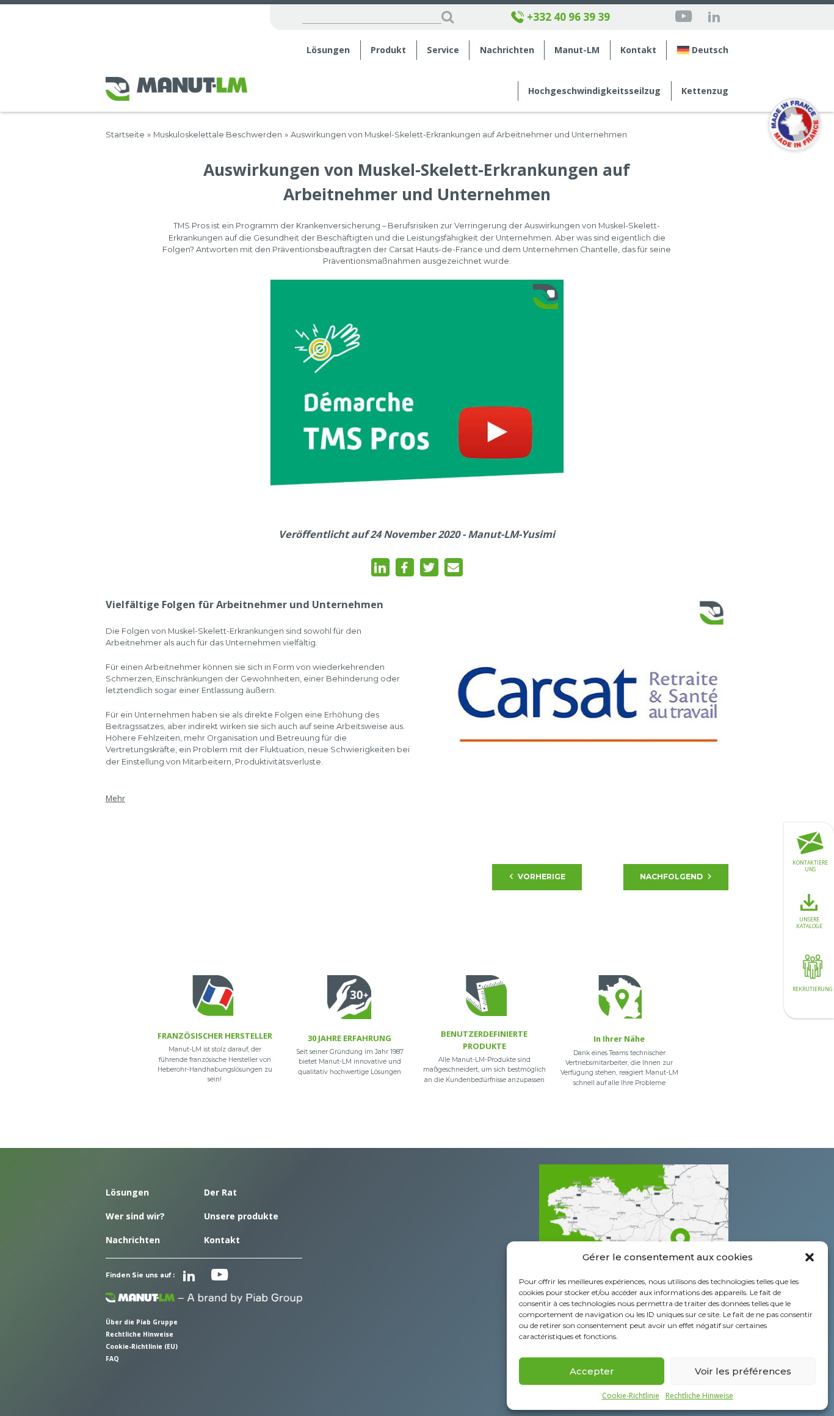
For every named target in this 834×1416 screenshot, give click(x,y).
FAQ (112, 1358)
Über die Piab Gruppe (142, 1322)
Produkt (388, 50)
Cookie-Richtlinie (630, 1396)
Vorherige (541, 876)
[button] (809, 1257)
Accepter (592, 1371)
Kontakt (638, 50)
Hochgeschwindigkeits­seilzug (594, 90)
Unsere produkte (241, 1216)
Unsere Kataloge (809, 922)
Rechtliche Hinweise (699, 1396)
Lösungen (328, 50)
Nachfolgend (671, 876)
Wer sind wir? (135, 1216)
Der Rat (220, 1192)
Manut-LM (577, 50)
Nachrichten (507, 50)
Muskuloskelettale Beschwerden (217, 134)
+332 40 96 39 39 (568, 17)
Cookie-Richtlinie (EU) (142, 1346)
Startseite (125, 134)
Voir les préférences (743, 1371)
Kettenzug (704, 90)
